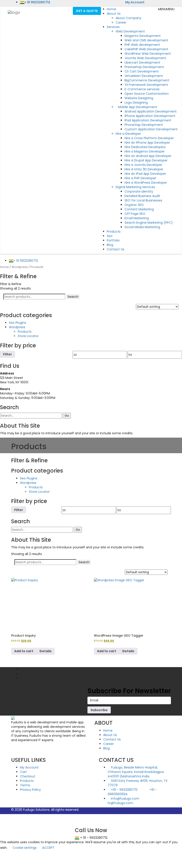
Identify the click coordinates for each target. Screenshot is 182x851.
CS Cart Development (142, 71)
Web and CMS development (146, 40)
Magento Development (143, 36)
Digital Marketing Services (135, 187)
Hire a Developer (128, 133)
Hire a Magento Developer (145, 151)
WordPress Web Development (148, 53)
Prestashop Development (144, 67)
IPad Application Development (148, 120)
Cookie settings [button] (25, 847)
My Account (134, 2)
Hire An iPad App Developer (145, 173)
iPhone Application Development (150, 116)
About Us (114, 13)
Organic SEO (134, 205)
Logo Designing (136, 102)
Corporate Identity (139, 191)
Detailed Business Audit (142, 196)
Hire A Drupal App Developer (146, 160)
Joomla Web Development (145, 58)
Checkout (27, 776)
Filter (7, 354)
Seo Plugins (17, 322)
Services (113, 27)
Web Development (130, 31)
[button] (166, 9)
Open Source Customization (147, 93)
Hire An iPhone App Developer (147, 142)
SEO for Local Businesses (143, 200)
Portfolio (113, 240)
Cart (23, 772)
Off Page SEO (135, 213)
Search (72, 296)
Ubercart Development (142, 62)
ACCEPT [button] (48, 847)
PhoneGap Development (144, 125)
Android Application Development (151, 111)
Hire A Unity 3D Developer (144, 169)
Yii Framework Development (146, 84)
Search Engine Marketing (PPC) (149, 222)
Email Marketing (137, 218)
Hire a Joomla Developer (143, 165)
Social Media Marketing (142, 227)
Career (121, 22)
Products (114, 231)
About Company (128, 18)
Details (45, 651)
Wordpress (20, 267)
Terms (25, 785)
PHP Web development (142, 44)
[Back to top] (1, 816)
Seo (110, 236)
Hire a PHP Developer (140, 178)
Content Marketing (139, 209)
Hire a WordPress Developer (146, 182)
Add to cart (23, 651)
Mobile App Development (137, 107)
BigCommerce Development (147, 80)
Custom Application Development (151, 129)
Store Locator (28, 336)
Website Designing (139, 98)
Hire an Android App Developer (148, 156)
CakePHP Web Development (146, 49)
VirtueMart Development (144, 76)
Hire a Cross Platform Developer (149, 138)
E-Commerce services (142, 89)
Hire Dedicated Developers (145, 147)
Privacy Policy (30, 789)
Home (111, 9)
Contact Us (115, 249)
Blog (110, 245)
